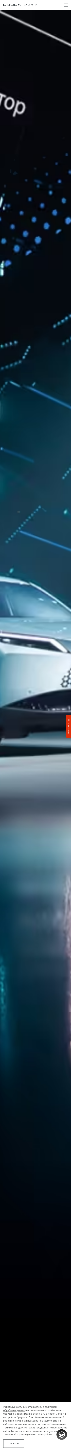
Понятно (14, 1443)
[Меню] (66, 5)
